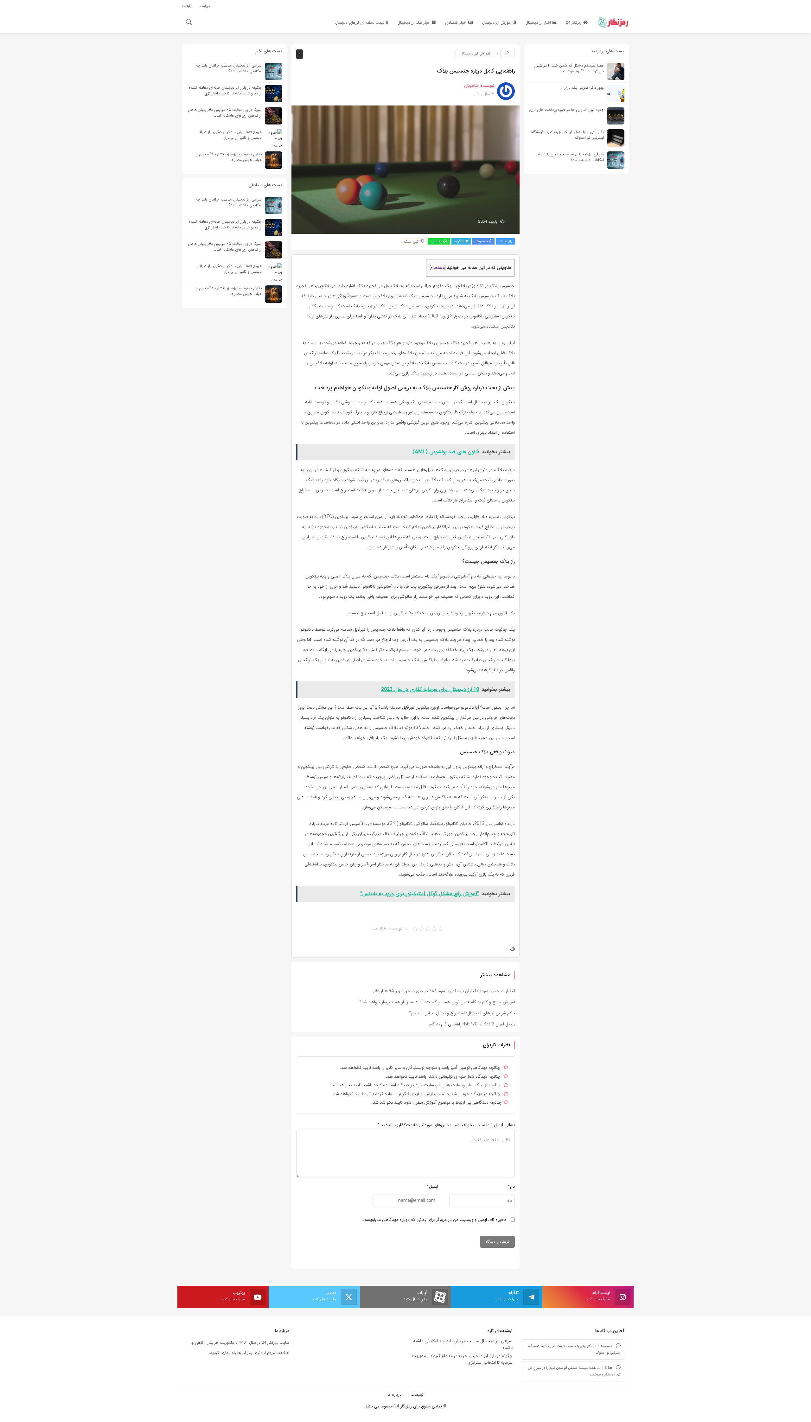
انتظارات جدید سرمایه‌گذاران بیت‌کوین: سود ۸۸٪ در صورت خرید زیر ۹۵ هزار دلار (444, 990)
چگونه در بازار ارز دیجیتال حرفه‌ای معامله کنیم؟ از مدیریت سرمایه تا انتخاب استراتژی (462, 1359)
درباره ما (394, 1394)
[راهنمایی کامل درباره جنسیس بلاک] (405, 169)
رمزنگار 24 (403, 1406)
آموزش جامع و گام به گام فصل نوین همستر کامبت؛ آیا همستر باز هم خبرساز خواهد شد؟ (437, 1001)
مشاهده (438, 267)
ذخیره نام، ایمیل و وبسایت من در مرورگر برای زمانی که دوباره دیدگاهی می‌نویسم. (434, 1219)
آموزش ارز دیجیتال (475, 53)
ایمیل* (432, 1186)
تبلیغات (417, 1394)
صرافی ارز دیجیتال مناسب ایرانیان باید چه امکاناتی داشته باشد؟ (463, 1344)
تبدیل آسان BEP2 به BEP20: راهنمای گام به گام (472, 1024)
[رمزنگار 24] (613, 22)
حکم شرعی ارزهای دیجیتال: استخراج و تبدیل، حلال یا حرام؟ (462, 1013)
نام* (511, 1186)
